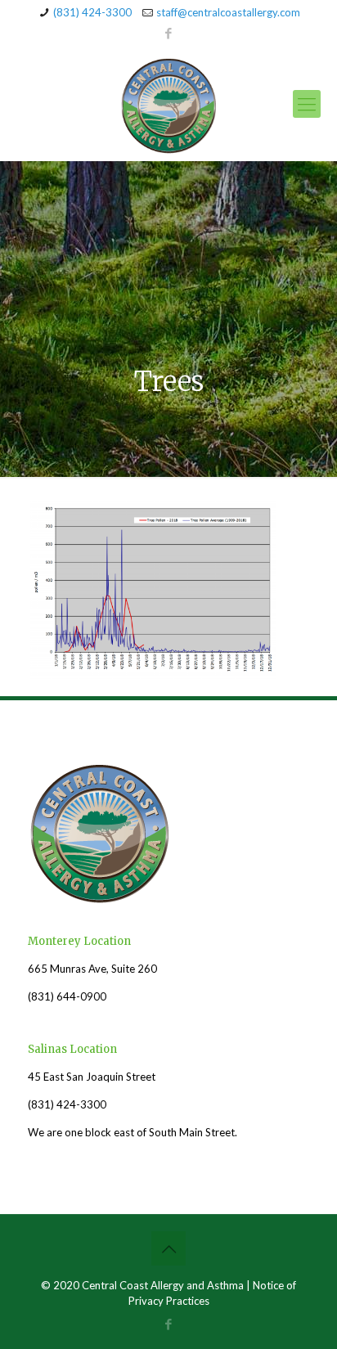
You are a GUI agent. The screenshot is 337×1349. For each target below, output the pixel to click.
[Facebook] (168, 32)
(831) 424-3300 (92, 12)
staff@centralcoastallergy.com (228, 12)
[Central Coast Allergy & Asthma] (168, 104)
